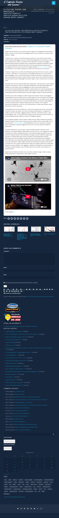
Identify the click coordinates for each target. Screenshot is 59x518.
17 (22, 464)
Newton (6, 486)
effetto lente (21, 482)
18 (29, 464)
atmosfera (21, 479)
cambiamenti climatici (48, 479)
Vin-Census (21, 491)
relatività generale (46, 486)
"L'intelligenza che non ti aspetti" (34, 46)
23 (14, 467)
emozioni (33, 482)
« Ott (5, 474)
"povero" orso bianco (43, 67)
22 (7, 467)
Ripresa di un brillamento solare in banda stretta (16, 337)
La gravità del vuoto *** (11, 379)
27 (44, 467)
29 (7, 470)
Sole (45, 489)
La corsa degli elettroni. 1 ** (11, 355)
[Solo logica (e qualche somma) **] (36, 229)
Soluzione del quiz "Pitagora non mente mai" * (16, 360)
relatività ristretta (7, 489)
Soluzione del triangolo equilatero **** (14, 366)
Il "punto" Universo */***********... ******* (16, 358)
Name (5, 267)
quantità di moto (28, 486)
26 (37, 467)
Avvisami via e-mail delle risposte (13, 293)
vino (35, 491)
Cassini (15, 482)
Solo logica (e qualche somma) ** (36, 235)
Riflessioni (19, 35)
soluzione (50, 489)
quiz (34, 486)
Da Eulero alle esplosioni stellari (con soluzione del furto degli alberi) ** (21, 371)
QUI (14, 212)
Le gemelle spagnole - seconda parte (14, 331)
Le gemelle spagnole (10, 342)
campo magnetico (8, 482)
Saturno (40, 489)
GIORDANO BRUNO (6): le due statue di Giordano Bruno (27, 397)
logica (19, 484)
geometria (46, 482)
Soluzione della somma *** (11, 374)
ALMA (10, 479)
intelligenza (24, 37)
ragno (28, 37)
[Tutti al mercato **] (50, 229)
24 (22, 467)
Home (35, 9)
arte (12, 37)
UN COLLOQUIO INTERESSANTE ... (13, 339)
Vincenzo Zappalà (29, 491)
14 (51, 462)
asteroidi (15, 479)
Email (5, 274)
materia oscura (34, 484)
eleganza (19, 37)
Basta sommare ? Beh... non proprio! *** (14, 382)
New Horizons (48, 484)
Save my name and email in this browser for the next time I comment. (21, 282)
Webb (43, 491)
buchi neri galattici (28, 479)
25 (29, 467)
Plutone (21, 486)
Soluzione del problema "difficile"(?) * (8, 235)
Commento (6, 251)
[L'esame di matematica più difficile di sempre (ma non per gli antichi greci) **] (23, 229)
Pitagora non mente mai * (11, 363)
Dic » (8, 474)
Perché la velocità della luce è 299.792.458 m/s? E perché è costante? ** (22, 334)
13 (44, 462)
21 (51, 464)
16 (14, 464)
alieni (5, 479)
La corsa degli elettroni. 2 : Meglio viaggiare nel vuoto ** (18, 352)
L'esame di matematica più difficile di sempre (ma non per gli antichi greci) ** (22, 236)
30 (14, 470)
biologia (15, 37)
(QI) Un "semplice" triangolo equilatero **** (15, 368)
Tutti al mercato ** (49, 234)
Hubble (14, 484)
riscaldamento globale (18, 123)
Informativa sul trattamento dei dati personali (14, 497)
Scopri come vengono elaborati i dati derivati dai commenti (40, 296)
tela (31, 37)
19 (37, 464)
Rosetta (35, 489)
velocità (6, 491)
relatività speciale (17, 489)
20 (44, 464)
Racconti (39, 486)
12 (37, 462)
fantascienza (39, 482)
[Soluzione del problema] (9, 229)
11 (29, 462)
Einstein (27, 482)
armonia (9, 37)
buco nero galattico (38, 479)
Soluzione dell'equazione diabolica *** (14, 385)
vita (39, 491)
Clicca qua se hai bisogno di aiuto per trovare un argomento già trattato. (20, 326)
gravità (5, 484)
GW (10, 484)
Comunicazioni (41, 9)
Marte (27, 484)
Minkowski (41, 484)
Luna (23, 484)
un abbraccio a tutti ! (10, 345)
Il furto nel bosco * (9, 377)
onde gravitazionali (13, 486)
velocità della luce (13, 491)
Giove (51, 482)
